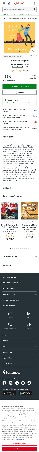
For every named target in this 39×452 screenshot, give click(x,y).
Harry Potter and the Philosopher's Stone (9, 226)
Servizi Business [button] (8, 289)
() (24, 70)
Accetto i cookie (19, 449)
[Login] (9, 3)
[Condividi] (36, 56)
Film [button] (4, 346)
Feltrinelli (12, 80)
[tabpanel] (19, 37)
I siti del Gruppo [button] (8, 306)
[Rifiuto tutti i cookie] (36, 403)
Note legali (7, 265)
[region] (19, 426)
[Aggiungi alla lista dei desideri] (31, 56)
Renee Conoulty (17, 64)
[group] (19, 13)
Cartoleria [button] (7, 358)
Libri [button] (4, 335)
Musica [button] (5, 341)
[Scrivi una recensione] (27, 70)
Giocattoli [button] (7, 352)
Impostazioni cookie (19, 443)
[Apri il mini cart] (35, 3)
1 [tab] (19, 51)
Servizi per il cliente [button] (10, 283)
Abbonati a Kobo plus (9, 127)
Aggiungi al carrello (21, 86)
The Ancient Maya (29, 225)
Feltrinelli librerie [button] (9, 277)
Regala (21, 92)
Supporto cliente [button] (9, 294)
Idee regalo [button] (7, 364)
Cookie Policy (19, 439)
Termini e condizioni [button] (10, 300)
